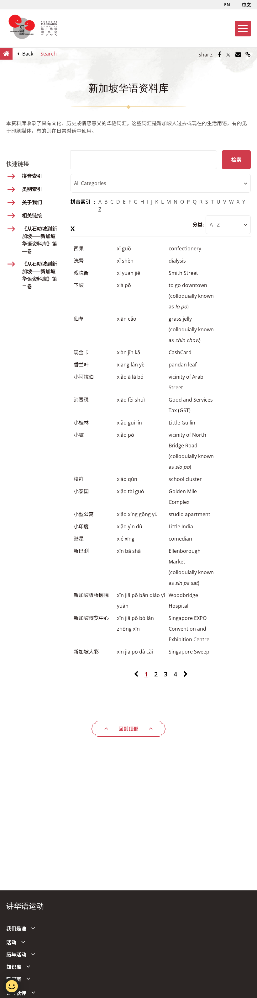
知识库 (13, 966)
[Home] (6, 53)
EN (227, 5)
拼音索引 (81, 201)
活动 (11, 942)
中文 (246, 5)
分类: (198, 224)
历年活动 (16, 954)
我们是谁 (16, 928)
